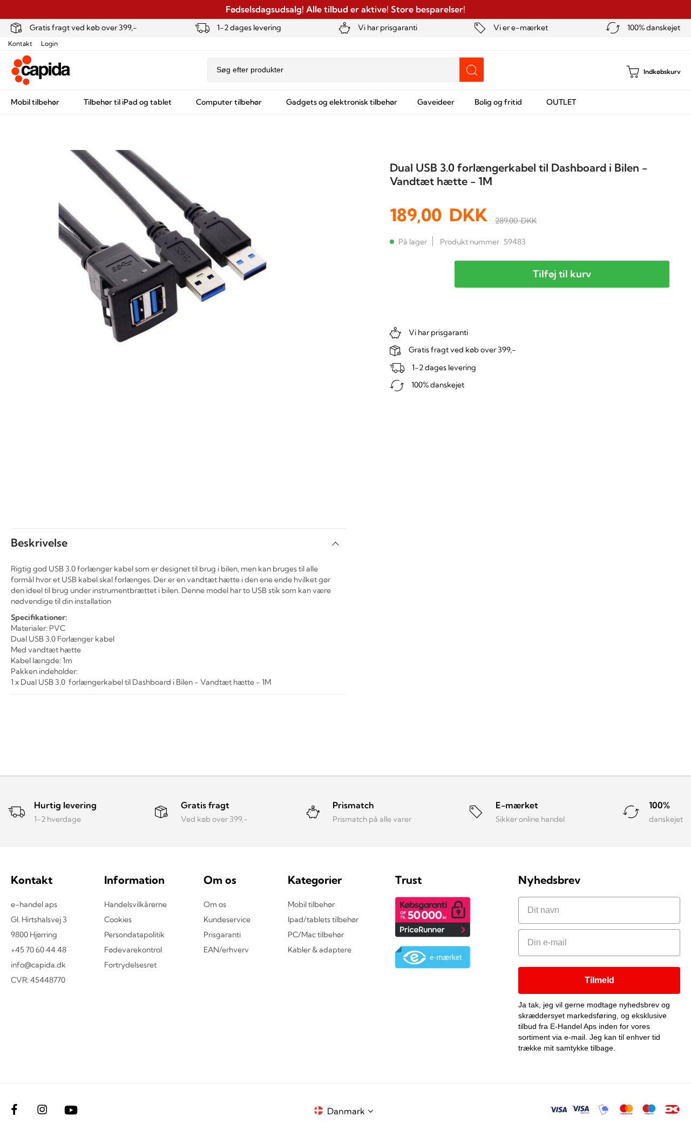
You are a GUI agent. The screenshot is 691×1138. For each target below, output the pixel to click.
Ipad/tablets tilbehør (323, 919)
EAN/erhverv (226, 950)
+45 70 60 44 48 (38, 950)
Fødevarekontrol (133, 950)
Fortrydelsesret (130, 965)
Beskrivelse (39, 542)
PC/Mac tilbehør (316, 934)
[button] (352, 1110)
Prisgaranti (222, 934)
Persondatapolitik (134, 934)
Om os (215, 904)
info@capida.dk (38, 965)
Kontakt (20, 43)
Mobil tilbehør (311, 904)
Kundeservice (227, 919)
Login (49, 43)
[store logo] (41, 70)
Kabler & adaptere (319, 950)
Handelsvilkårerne (135, 904)
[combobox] (345, 70)
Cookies (118, 919)
